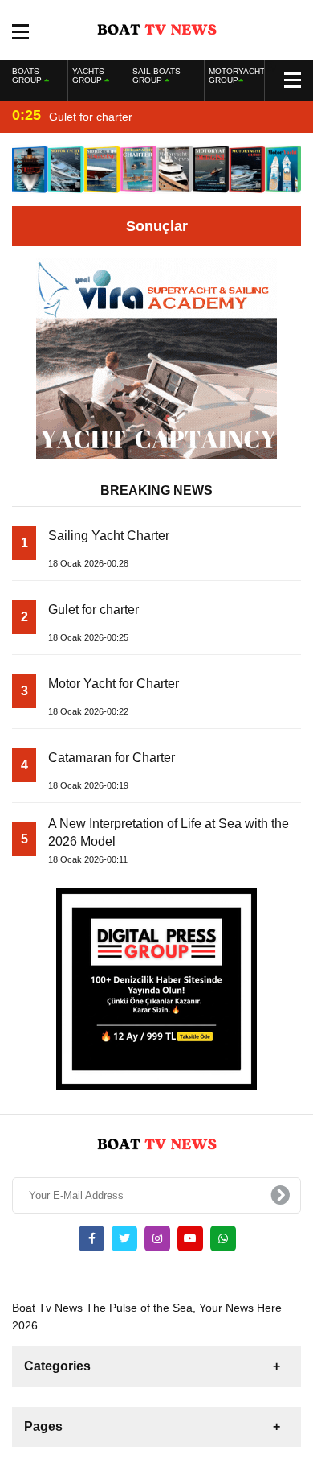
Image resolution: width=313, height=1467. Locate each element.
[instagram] (157, 1238)
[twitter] (124, 1238)
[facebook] (91, 1238)
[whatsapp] (223, 1238)
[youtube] (190, 1238)
